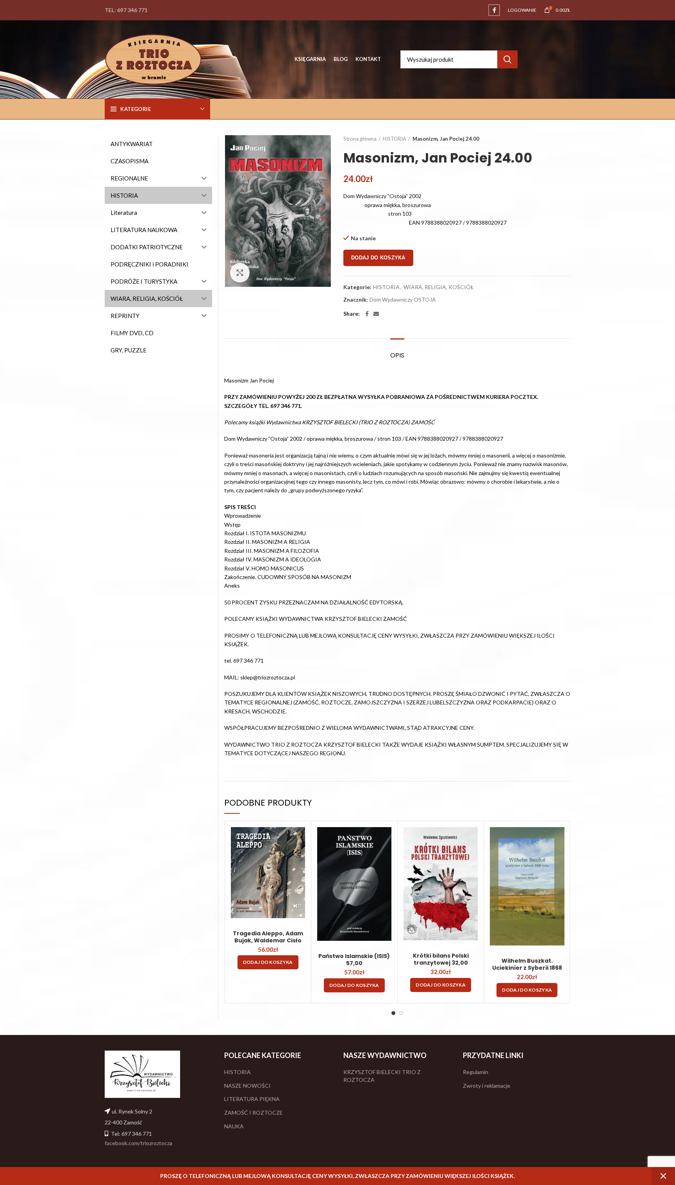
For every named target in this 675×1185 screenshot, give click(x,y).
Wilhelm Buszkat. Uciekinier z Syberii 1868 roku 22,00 (527, 968)
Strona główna (360, 139)
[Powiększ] (240, 272)
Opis (397, 355)
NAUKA (234, 1126)
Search (507, 59)
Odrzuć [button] (663, 1176)
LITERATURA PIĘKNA (252, 1099)
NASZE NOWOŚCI (247, 1085)
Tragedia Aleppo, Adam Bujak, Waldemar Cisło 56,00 (268, 940)
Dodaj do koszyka (378, 258)
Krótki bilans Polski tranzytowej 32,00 (441, 959)
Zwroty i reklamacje (486, 1085)
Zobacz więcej (299, 840)
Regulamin (475, 1072)
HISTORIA (394, 139)
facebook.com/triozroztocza (138, 1143)
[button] (268, 962)
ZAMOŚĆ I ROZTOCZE (253, 1112)
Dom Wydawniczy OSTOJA (403, 300)
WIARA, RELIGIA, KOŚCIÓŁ (439, 287)
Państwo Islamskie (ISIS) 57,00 (354, 959)
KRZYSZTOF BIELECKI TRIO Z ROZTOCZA (382, 1076)
